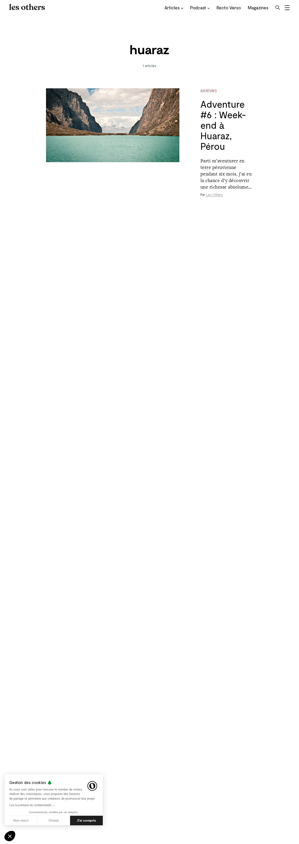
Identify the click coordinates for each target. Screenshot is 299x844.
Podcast (198, 7)
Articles (172, 7)
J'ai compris (86, 820)
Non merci (20, 820)
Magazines (258, 7)
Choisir (54, 820)
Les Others (214, 195)
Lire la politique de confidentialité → (32, 805)
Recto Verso (229, 7)
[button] (9, 836)
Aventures (208, 91)
